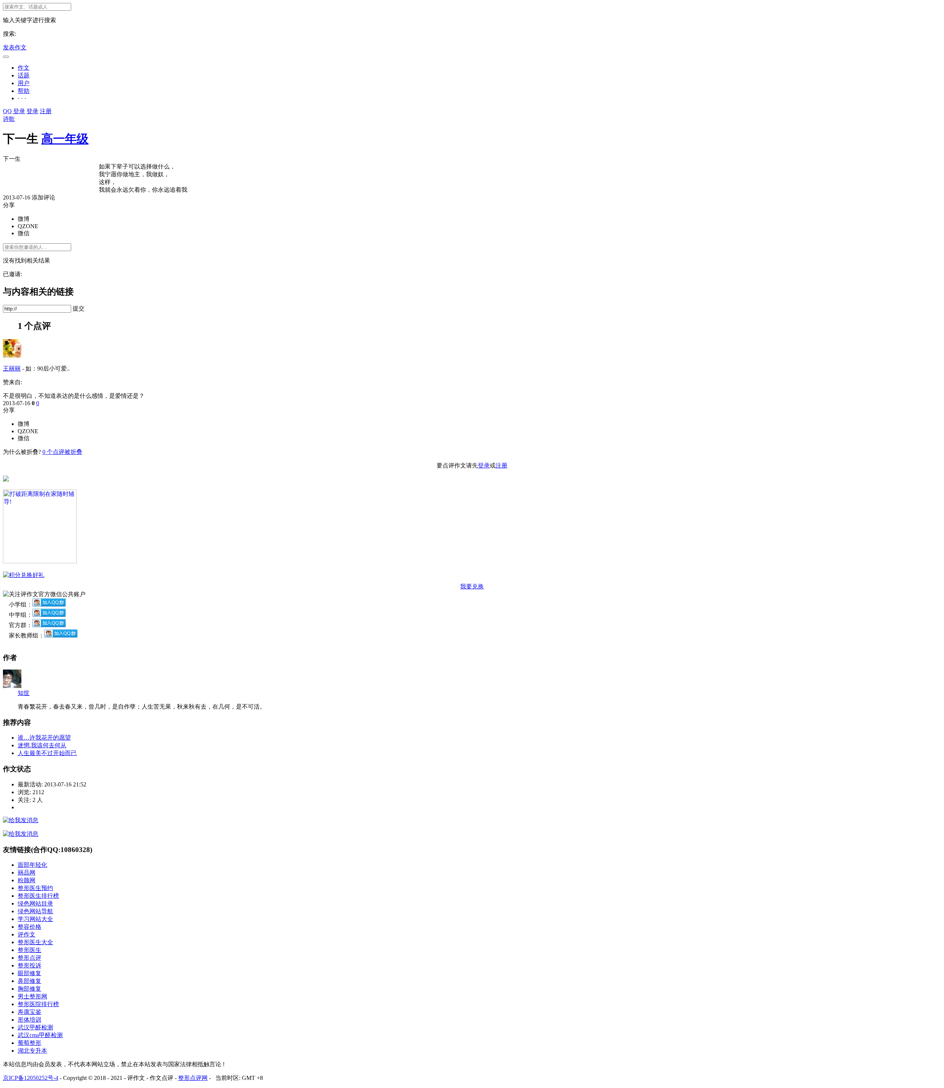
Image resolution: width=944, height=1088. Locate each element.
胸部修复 (29, 989)
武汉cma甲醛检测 (40, 1035)
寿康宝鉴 (29, 1012)
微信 (24, 233)
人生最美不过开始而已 (47, 753)
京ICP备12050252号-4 (30, 1078)
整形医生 (29, 950)
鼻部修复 (29, 981)
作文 (24, 68)
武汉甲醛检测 (35, 1027)
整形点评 (29, 958)
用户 (24, 83)
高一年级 (64, 138)
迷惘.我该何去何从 (42, 745)
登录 (32, 111)
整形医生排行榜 (38, 896)
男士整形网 (32, 996)
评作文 (26, 934)
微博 (24, 219)
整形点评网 (193, 1078)
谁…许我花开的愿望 (44, 737)
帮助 (24, 91)
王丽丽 (12, 368)
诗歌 (9, 119)
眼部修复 (29, 973)
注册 (46, 111)
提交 (78, 308)
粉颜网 (26, 880)
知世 (24, 693)
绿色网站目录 (35, 903)
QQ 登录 (14, 111)
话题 (24, 75)
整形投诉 (29, 965)
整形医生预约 (35, 888)
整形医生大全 (35, 942)
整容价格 (29, 927)
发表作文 (15, 47)
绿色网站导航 (35, 911)
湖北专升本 (32, 1050)
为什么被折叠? (22, 452)
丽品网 (26, 872)
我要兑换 (472, 586)
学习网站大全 (35, 919)
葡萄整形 (29, 1043)
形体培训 (29, 1019)
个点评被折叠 (62, 452)
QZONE (28, 226)
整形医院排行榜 (38, 1004)
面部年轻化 (32, 865)
